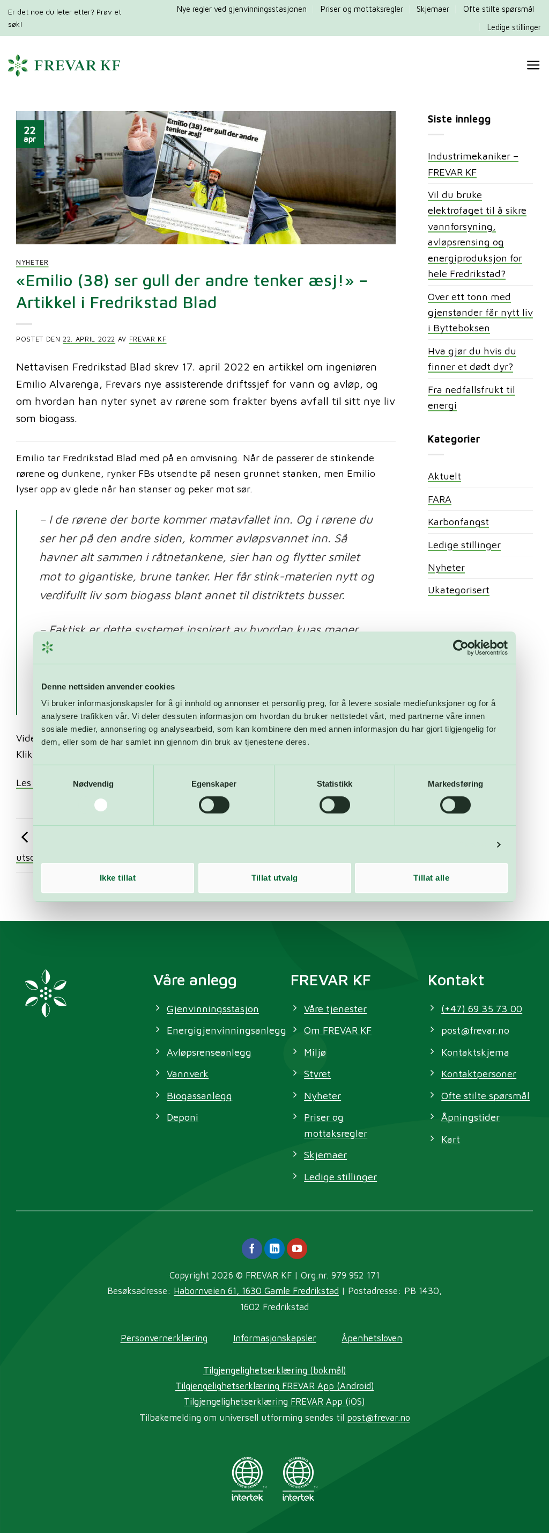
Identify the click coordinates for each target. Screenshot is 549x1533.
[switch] (214, 804)
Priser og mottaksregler (362, 8)
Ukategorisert (458, 589)
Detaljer (472, 844)
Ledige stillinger (514, 27)
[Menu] (533, 65)
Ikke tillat (118, 877)
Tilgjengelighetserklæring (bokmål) (274, 1370)
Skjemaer (433, 8)
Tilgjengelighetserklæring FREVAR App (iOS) (274, 1401)
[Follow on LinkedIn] (274, 1248)
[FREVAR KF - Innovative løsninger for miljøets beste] (64, 65)
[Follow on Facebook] (252, 1248)
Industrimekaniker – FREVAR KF (473, 163)
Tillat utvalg (274, 877)
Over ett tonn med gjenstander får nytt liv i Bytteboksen (480, 312)
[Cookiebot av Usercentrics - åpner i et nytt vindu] (461, 648)
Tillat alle (431, 877)
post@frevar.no (378, 1417)
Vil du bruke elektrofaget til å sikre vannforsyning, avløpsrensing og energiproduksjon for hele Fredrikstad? (477, 233)
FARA (439, 499)
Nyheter (32, 262)
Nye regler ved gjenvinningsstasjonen (242, 8)
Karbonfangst (458, 521)
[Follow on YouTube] (297, 1248)
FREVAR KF (148, 339)
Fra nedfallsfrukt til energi (471, 397)
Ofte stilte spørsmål (498, 8)
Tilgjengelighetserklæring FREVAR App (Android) (274, 1386)
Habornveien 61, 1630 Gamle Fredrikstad (256, 1290)
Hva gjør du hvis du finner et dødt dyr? (472, 358)
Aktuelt (444, 476)
